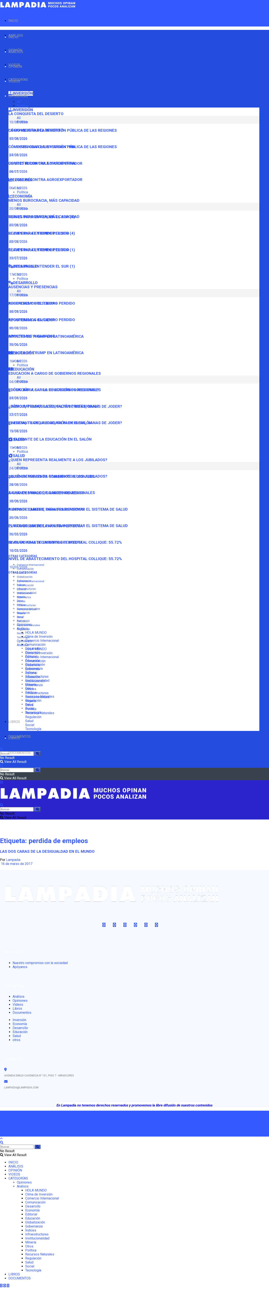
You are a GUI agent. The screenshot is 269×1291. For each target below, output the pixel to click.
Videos (18, 1005)
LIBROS (14, 722)
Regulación (23, 629)
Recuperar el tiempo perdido (38, 249)
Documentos (22, 1013)
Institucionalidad (26, 609)
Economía (32, 669)
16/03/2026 (17, 551)
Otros (20, 617)
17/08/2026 (17, 311)
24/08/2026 (17, 485)
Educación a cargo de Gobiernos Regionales (54, 373)
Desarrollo (33, 665)
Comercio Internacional (30, 564)
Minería (21, 613)
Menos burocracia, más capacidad (43, 200)
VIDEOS (14, 81)
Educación (32, 677)
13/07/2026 (17, 431)
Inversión (19, 1020)
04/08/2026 (17, 398)
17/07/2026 (17, 274)
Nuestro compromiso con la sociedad (40, 963)
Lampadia (13, 860)
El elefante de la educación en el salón (50, 439)
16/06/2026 (17, 361)
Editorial (21, 589)
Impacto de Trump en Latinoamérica (46, 353)
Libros (17, 1009)
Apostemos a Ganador (31, 336)
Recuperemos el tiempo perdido (41, 319)
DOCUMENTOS (19, 753)
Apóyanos (20, 967)
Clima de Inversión (39, 637)
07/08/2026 (17, 155)
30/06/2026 (17, 345)
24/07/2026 (17, 172)
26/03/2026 (17, 534)
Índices (21, 601)
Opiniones (24, 641)
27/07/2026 (17, 415)
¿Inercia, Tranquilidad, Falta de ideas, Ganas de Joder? (65, 423)
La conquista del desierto (35, 114)
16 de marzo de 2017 (16, 864)
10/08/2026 (17, 139)
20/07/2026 (17, 258)
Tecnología (23, 637)
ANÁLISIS (15, 52)
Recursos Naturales (28, 625)
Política (22, 106)
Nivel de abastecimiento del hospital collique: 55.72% (65, 559)
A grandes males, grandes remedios (46, 509)
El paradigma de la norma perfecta (45, 542)
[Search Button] (37, 753)
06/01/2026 (17, 188)
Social (20, 633)
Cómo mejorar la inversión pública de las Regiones (62, 147)
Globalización (25, 576)
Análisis (23, 645)
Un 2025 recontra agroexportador (45, 179)
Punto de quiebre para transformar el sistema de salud (68, 525)
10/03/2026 (17, 567)
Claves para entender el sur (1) (41, 266)
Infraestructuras (26, 588)
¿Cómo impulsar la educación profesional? (53, 406)
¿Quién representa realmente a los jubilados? (57, 460)
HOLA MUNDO (36, 633)
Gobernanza (24, 597)
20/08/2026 (17, 225)
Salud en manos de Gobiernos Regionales (51, 492)
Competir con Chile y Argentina (41, 163)
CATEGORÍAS (18, 96)
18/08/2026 (17, 501)
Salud (29, 721)
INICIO (13, 21)
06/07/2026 (17, 328)
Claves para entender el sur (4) (41, 233)
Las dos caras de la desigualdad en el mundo (47, 851)
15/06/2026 (17, 448)
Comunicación (35, 645)
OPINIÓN (15, 67)
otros (16, 1040)
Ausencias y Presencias (33, 287)
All (19, 102)
